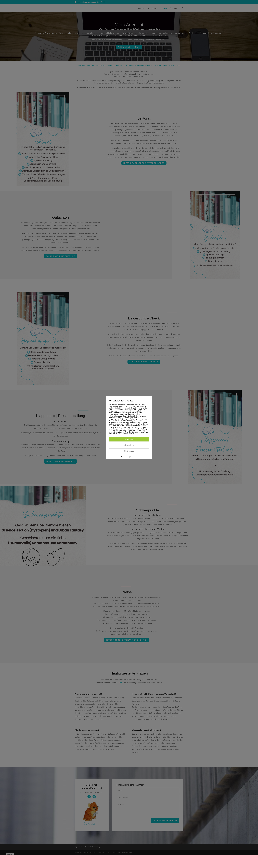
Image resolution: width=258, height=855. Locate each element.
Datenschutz (125, 457)
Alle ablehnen (129, 445)
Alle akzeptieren (129, 439)
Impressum (133, 457)
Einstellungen (129, 451)
